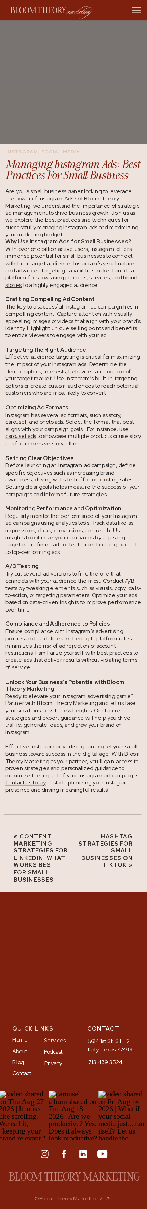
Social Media (60, 151)
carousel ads (20, 436)
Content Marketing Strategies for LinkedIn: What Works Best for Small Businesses (41, 858)
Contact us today (25, 783)
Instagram (21, 151)
